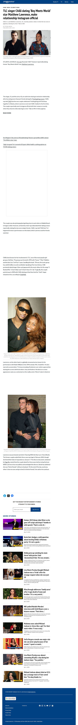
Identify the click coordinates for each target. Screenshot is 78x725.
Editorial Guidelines (9, 708)
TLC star (19, 62)
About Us (7, 705)
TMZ (9, 101)
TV (61, 2)
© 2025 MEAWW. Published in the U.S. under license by (16, 691)
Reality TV (55, 2)
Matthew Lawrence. (28, 64)
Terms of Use (8, 715)
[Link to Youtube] (47, 705)
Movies (66, 2)
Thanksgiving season (38, 99)
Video (72, 2)
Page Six (7, 462)
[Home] (8, 2)
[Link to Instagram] (42, 705)
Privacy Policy (8, 710)
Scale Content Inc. (32, 691)
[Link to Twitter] (45, 705)
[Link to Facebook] (40, 705)
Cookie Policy (8, 712)
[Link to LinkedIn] (52, 706)
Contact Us (24, 705)
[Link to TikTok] (50, 706)
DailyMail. (23, 274)
